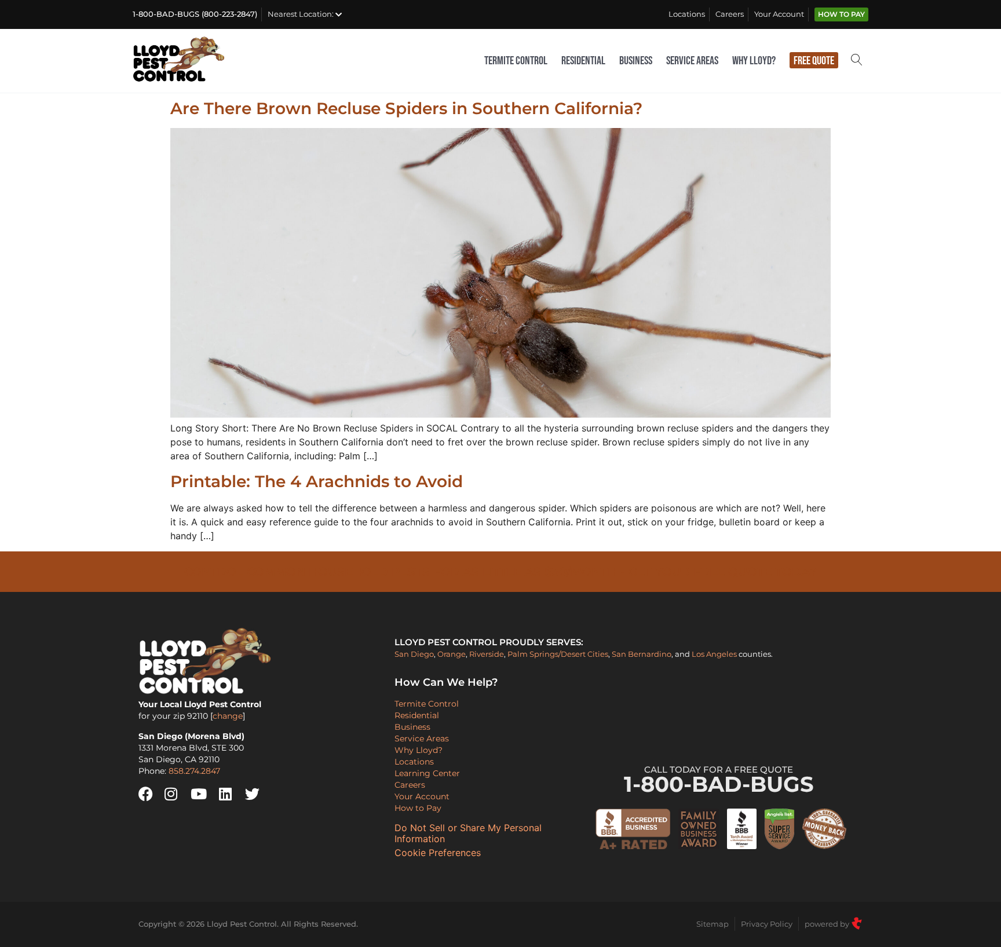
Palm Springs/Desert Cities (557, 654)
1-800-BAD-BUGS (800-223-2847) (195, 14)
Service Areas (692, 61)
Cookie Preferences (437, 852)
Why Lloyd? (754, 61)
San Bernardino (641, 654)
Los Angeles (714, 654)
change (228, 716)
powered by (828, 923)
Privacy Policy (766, 923)
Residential (583, 61)
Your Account (779, 14)
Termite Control (515, 61)
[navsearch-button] (856, 61)
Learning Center (427, 773)
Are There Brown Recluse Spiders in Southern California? (406, 108)
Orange (451, 654)
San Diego (414, 654)
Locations (686, 14)
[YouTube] (202, 794)
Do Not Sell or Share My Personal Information (468, 833)
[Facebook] (150, 794)
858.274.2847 (194, 771)
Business (635, 61)
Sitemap (712, 923)
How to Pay (841, 14)
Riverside (486, 654)
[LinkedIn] (230, 794)
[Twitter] (256, 794)
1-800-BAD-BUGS (719, 781)
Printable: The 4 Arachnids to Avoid (316, 481)
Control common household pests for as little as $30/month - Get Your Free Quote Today (500, 572)
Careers (729, 14)
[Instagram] (176, 794)
